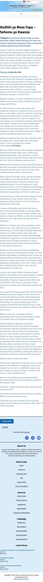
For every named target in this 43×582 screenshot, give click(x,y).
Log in (5, 427)
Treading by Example (7, 558)
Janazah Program (21, 531)
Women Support (21, 500)
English (28, 1)
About (21, 465)
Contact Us (21, 470)
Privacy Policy (21, 482)
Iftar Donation (21, 527)
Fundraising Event (21, 539)
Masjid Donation (21, 535)
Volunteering (21, 504)
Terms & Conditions (21, 486)
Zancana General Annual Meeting (10, 565)
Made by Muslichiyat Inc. (21, 579)
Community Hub (21, 474)
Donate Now (6, 421)
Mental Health (21, 509)
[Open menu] (21, 14)
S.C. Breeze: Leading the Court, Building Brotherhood (17, 550)
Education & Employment (21, 513)
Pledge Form (22, 522)
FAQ (21, 478)
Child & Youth (21, 496)
